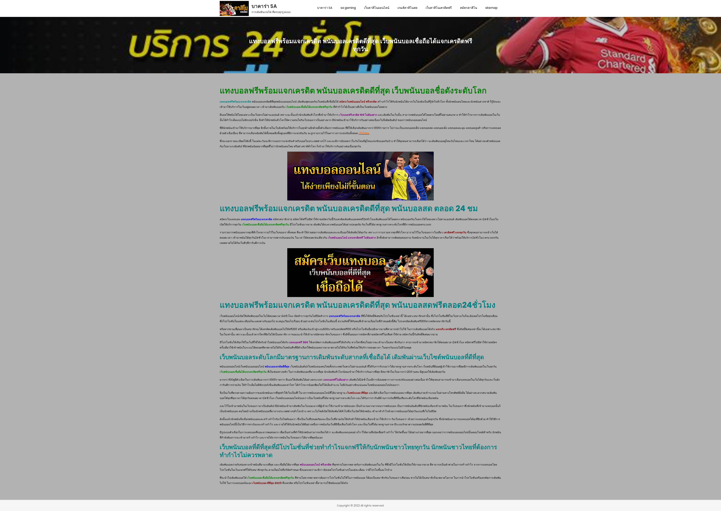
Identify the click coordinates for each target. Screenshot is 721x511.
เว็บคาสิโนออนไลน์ (376, 8)
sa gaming (348, 8)
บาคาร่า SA (264, 6)
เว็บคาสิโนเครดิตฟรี (439, 8)
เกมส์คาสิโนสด (407, 8)
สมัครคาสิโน (468, 8)
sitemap (491, 8)
